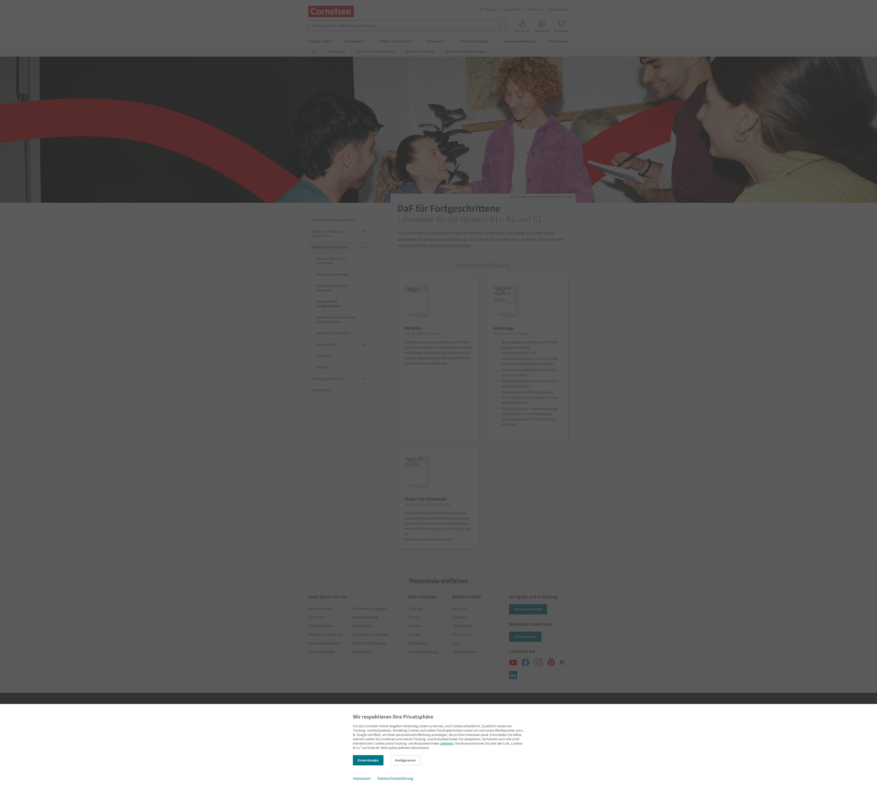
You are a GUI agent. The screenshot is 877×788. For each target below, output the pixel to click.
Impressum (362, 778)
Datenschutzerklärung (395, 778)
